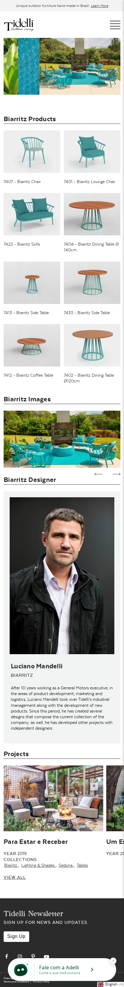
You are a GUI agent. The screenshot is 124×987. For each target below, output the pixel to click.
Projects (16, 754)
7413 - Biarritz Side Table (26, 312)
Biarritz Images (27, 399)
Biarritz (11, 865)
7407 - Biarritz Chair (22, 181)
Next (117, 474)
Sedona (66, 865)
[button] (110, 984)
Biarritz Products (30, 119)
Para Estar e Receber (36, 841)
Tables (82, 865)
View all (15, 877)
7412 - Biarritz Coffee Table (28, 375)
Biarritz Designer (30, 479)
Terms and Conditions (16, 981)
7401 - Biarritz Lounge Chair (89, 181)
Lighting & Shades (38, 865)
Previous (99, 474)
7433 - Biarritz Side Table (87, 312)
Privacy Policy (41, 981)
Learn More (99, 6)
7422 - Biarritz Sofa (22, 244)
